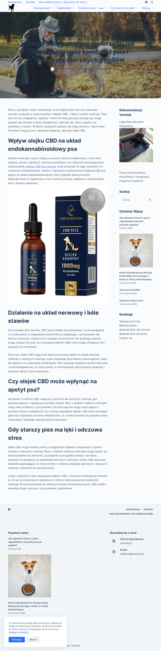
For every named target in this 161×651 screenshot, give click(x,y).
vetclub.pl (126, 543)
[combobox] (133, 199)
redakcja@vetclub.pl (132, 553)
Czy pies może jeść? (123, 8)
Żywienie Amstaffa (129, 290)
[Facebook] (146, 2)
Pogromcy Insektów (131, 180)
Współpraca (15, 2)
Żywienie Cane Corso (131, 300)
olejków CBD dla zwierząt (40, 166)
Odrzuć (33, 639)
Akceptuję (17, 639)
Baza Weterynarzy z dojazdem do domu (63, 2)
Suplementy (64, 8)
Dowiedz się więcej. (19, 632)
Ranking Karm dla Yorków (134, 329)
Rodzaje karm (42, 8)
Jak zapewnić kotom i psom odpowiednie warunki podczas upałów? (134, 221)
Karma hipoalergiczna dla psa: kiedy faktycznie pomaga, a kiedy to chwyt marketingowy (136, 276)
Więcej (146, 8)
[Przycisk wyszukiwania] (150, 199)
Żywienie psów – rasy (91, 8)
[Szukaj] (152, 2)
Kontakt (30, 2)
